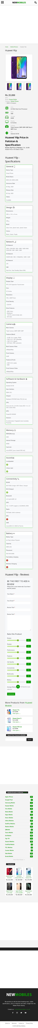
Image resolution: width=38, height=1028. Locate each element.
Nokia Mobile (18, 811)
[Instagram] (17, 1013)
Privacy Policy (29, 1023)
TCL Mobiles (18, 847)
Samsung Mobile (18, 802)
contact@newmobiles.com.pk (22, 1009)
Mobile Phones (15, 101)
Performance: (11, 650)
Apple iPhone (18, 797)
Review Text (11, 614)
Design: (9, 638)
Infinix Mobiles (18, 820)
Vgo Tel (18, 838)
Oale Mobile (18, 853)
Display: (9, 644)
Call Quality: (10, 662)
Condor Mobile (18, 850)
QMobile (18, 829)
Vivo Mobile (18, 808)
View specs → (16, 713)
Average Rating (11, 687)
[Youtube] (25, 1013)
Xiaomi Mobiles (18, 841)
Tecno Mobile (18, 832)
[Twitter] (21, 1013)
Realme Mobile (18, 826)
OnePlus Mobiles (18, 823)
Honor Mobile (18, 817)
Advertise (14, 1023)
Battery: (9, 680)
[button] (35, 3)
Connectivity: (11, 668)
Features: (9, 656)
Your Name (10, 594)
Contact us (21, 1023)
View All (25, 792)
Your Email (10, 600)
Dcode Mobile (18, 856)
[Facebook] (13, 1013)
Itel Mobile (18, 835)
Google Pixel (18, 800)
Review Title (11, 607)
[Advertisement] (19, 24)
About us (7, 1023)
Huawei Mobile (18, 805)
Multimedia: (10, 674)
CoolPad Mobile (18, 844)
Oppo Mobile (18, 814)
